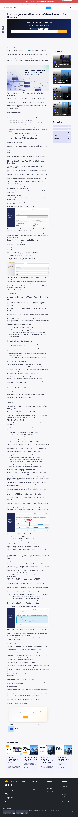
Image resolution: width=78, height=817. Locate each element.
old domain (21, 396)
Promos (60, 7)
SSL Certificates (35, 789)
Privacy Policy (65, 796)
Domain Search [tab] (33, 28)
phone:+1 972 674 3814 (11, 794)
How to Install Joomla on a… (61, 97)
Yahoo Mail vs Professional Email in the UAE (63, 759)
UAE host (14, 140)
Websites (48, 7)
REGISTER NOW (50, 1)
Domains (32, 7)
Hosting (38, 7)
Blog (12, 42)
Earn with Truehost (50, 791)
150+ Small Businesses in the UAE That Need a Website (13, 760)
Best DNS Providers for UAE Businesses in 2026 (30, 759)
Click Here (60, 4)
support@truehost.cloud (12, 801)
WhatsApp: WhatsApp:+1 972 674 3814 (10, 797)
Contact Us (64, 786)
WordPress (26, 50)
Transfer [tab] (46, 28)
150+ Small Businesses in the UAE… (61, 65)
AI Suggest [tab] (40, 28)
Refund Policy (65, 798)
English (65, 0)
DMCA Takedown (65, 799)
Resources (55, 7)
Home (8, 42)
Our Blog (64, 784)
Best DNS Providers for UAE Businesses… (61, 81)
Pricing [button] (26, 7)
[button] (16, 8)
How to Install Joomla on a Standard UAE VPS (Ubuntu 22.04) (47, 760)
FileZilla (21, 233)
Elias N (11, 47)
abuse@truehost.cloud (69, 801)
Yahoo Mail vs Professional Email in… (60, 113)
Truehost (39, 702)
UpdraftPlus (10, 197)
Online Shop (49, 784)
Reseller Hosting (50, 793)
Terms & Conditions (66, 794)
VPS (43, 7)
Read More (10, 771)
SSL (10, 629)
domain (32, 110)
